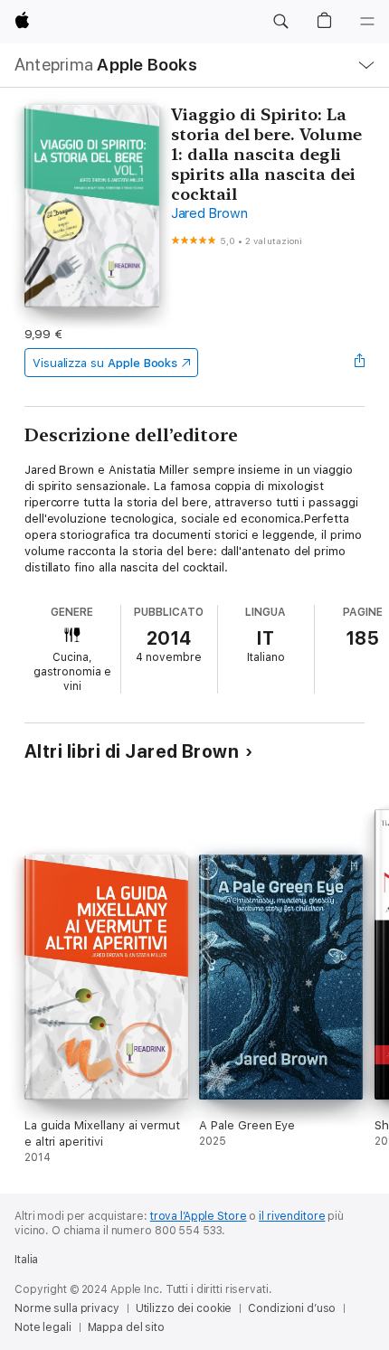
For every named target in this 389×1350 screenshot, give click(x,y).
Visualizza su (105, 363)
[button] (280, 21)
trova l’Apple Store (198, 1216)
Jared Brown (209, 213)
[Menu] (367, 21)
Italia (26, 1259)
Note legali (42, 1327)
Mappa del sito (126, 1327)
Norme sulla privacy (66, 1308)
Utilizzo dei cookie (184, 1308)
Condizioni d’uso (292, 1308)
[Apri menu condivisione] (359, 362)
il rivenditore (292, 1216)
